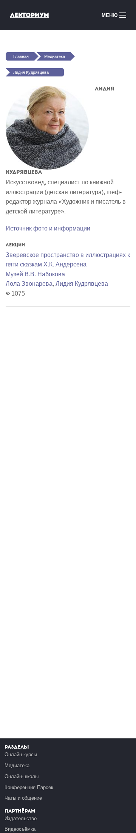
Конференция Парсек (29, 787)
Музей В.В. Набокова (35, 274)
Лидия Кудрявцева (31, 72)
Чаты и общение (23, 798)
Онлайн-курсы (21, 754)
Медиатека (54, 56)
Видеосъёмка (20, 829)
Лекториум (29, 15)
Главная (21, 56)
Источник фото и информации (48, 228)
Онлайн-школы (22, 776)
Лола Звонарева (29, 283)
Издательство (21, 818)
